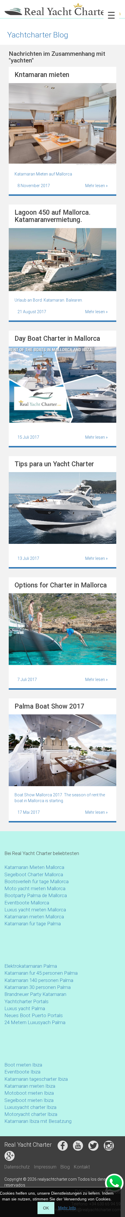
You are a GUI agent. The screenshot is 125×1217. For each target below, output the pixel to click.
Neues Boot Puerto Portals (33, 1015)
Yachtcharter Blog (37, 34)
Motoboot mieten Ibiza (29, 1093)
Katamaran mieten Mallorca (34, 917)
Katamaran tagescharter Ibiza (36, 1079)
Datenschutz (17, 1167)
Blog (65, 1167)
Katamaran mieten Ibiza (29, 1086)
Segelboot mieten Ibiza (28, 1100)
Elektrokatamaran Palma (30, 966)
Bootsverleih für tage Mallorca (36, 881)
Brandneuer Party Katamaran (35, 994)
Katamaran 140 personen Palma (38, 980)
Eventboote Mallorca (27, 903)
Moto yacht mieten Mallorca (34, 888)
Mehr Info (67, 1207)
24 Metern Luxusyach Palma (34, 1022)
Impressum (45, 1167)
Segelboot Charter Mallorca (33, 874)
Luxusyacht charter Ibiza (30, 1107)
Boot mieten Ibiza (23, 1065)
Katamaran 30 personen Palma (37, 987)
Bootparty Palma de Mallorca (35, 895)
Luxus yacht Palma (24, 1008)
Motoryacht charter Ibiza (30, 1114)
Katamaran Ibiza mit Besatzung (38, 1121)
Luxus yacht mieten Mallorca (35, 910)
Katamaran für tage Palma (32, 923)
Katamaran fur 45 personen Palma (41, 973)
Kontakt (82, 1167)
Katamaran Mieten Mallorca (34, 867)
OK (46, 1208)
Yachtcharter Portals (26, 1001)
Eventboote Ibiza (22, 1072)
